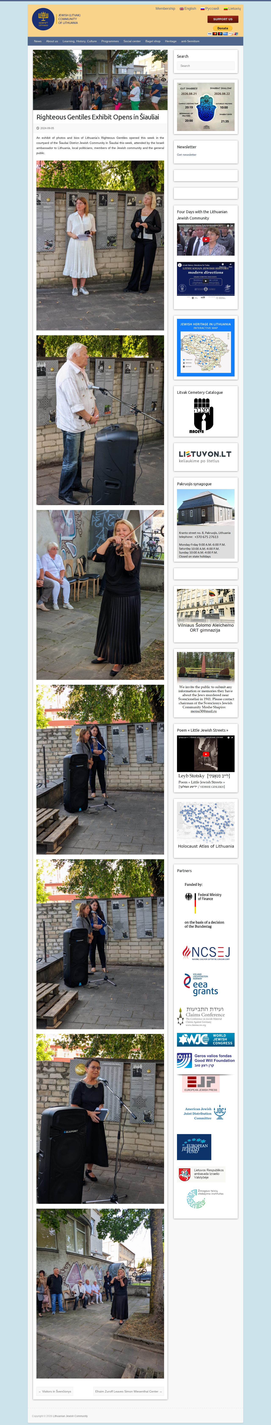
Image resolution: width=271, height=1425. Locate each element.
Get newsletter (186, 154)
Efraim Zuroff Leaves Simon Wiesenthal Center (128, 1391)
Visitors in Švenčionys (54, 1391)
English (190, 9)
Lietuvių (234, 9)
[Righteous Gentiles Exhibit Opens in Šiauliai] (100, 80)
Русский (212, 9)
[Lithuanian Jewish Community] (73, 28)
